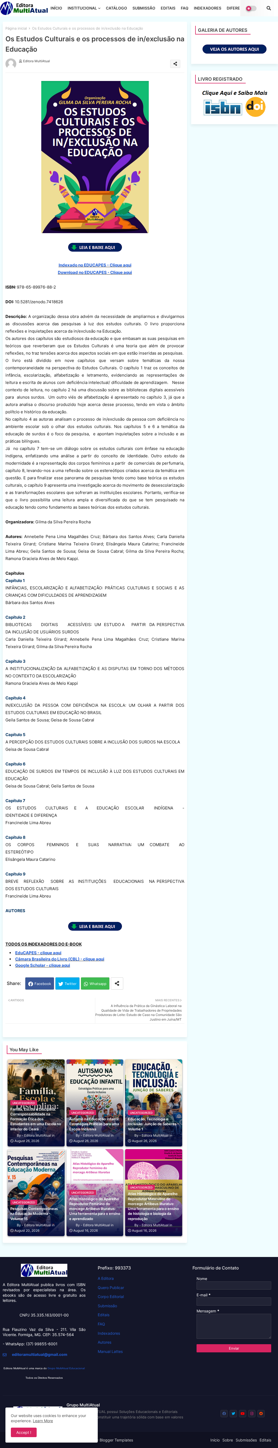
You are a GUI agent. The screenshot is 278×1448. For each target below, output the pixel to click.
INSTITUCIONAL (82, 8)
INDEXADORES (207, 8)
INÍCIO (56, 8)
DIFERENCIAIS (240, 8)
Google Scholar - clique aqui (42, 965)
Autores (104, 1342)
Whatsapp (98, 983)
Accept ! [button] (23, 1432)
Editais (103, 1314)
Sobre (227, 1440)
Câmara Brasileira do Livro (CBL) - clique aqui (59, 959)
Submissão (107, 1305)
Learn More (43, 1420)
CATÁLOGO (116, 8)
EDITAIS (168, 8)
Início (215, 1440)
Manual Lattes (110, 1351)
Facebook (42, 983)
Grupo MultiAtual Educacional (66, 1368)
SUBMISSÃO (143, 8)
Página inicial (16, 28)
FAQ (184, 8)
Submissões (246, 1440)
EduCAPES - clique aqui (38, 952)
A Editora (106, 1278)
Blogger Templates (116, 1440)
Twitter (71, 983)
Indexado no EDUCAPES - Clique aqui (95, 265)
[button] (268, 8)
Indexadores (109, 1333)
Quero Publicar (111, 1287)
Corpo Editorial (111, 1296)
